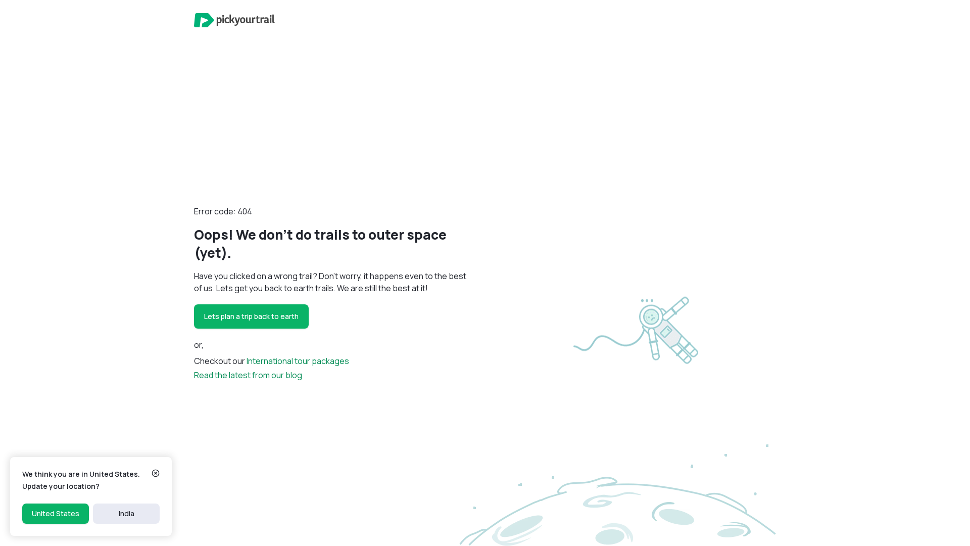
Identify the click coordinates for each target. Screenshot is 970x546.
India (126, 513)
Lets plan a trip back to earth (251, 316)
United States (55, 513)
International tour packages (298, 361)
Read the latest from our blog (248, 375)
